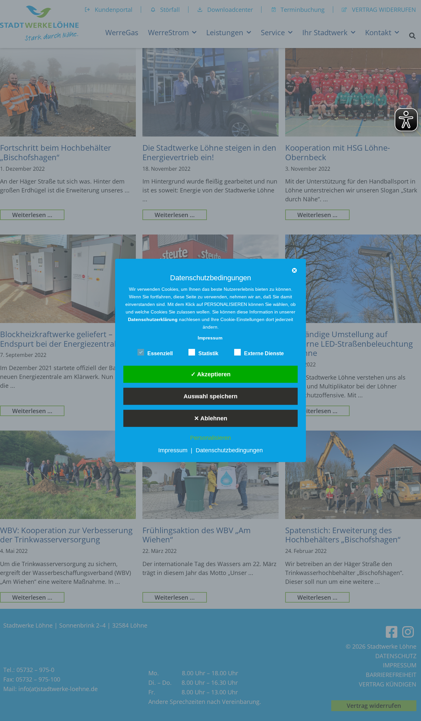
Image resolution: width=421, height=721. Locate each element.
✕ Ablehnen (210, 418)
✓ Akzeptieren (211, 374)
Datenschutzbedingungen (229, 450)
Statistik (208, 353)
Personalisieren (210, 438)
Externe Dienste (264, 353)
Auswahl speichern (210, 396)
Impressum (172, 450)
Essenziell (160, 353)
